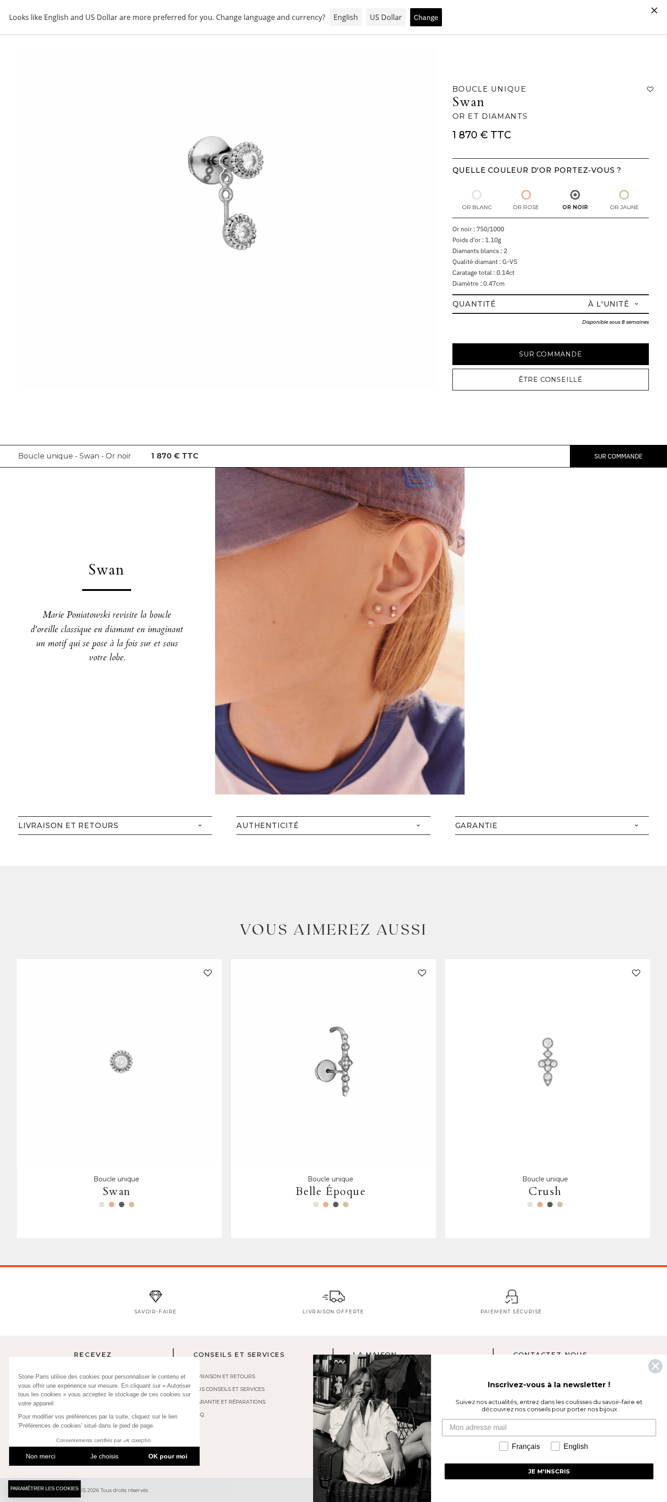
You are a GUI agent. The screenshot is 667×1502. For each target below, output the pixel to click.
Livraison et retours (224, 1376)
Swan (468, 102)
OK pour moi (167, 1456)
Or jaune (624, 207)
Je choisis (104, 1456)
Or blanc (477, 207)
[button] (206, 975)
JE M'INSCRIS (549, 1471)
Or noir (575, 207)
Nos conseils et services (229, 1389)
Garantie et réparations (229, 1402)
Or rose (526, 207)
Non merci (40, 1456)
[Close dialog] (655, 1366)
